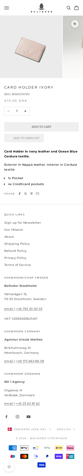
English (64, 429)
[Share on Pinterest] (31, 193)
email (9, 309)
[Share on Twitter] (25, 193)
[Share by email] (37, 193)
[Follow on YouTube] (28, 417)
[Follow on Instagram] (17, 417)
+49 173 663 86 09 (30, 361)
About (9, 237)
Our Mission (13, 230)
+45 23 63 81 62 (28, 403)
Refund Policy (15, 251)
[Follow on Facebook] (6, 417)
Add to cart (41, 126)
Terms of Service (17, 265)
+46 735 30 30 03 (29, 309)
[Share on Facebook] (19, 193)
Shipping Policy (17, 244)
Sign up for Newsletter (22, 223)
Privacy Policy (15, 258)
